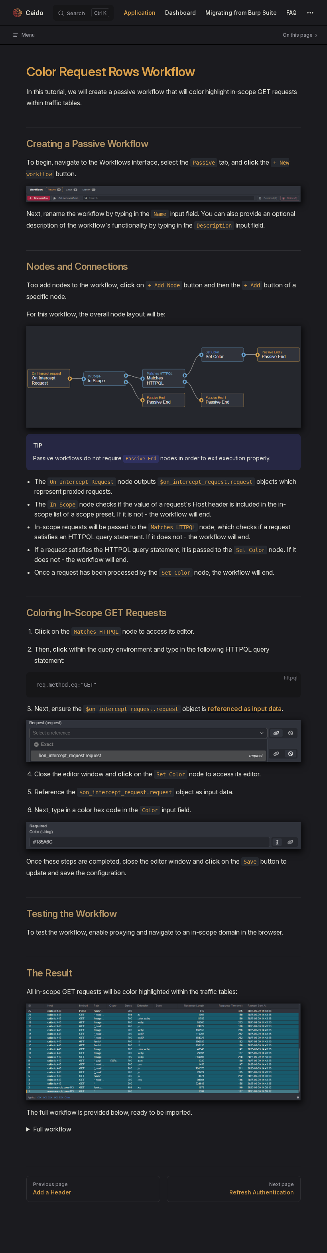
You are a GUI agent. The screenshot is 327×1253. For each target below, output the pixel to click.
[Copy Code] (288, 685)
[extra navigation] (310, 13)
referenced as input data (245, 709)
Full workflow (52, 1129)
